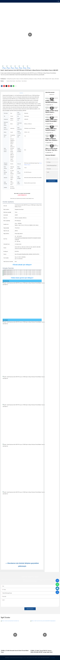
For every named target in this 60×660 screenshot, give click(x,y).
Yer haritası (52, 657)
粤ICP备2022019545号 (45, 657)
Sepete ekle (49, 104)
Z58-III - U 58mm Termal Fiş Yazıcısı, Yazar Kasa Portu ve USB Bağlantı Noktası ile (51, 149)
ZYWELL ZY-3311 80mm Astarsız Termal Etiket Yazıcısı (51, 120)
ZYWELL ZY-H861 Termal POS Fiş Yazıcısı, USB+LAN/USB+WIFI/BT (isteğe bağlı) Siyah (51, 111)
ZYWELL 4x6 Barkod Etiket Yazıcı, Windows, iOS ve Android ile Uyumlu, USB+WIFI (51, 139)
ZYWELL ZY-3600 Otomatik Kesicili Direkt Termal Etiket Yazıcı (51, 101)
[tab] (21, 92)
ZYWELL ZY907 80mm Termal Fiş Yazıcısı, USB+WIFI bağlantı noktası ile (51, 129)
